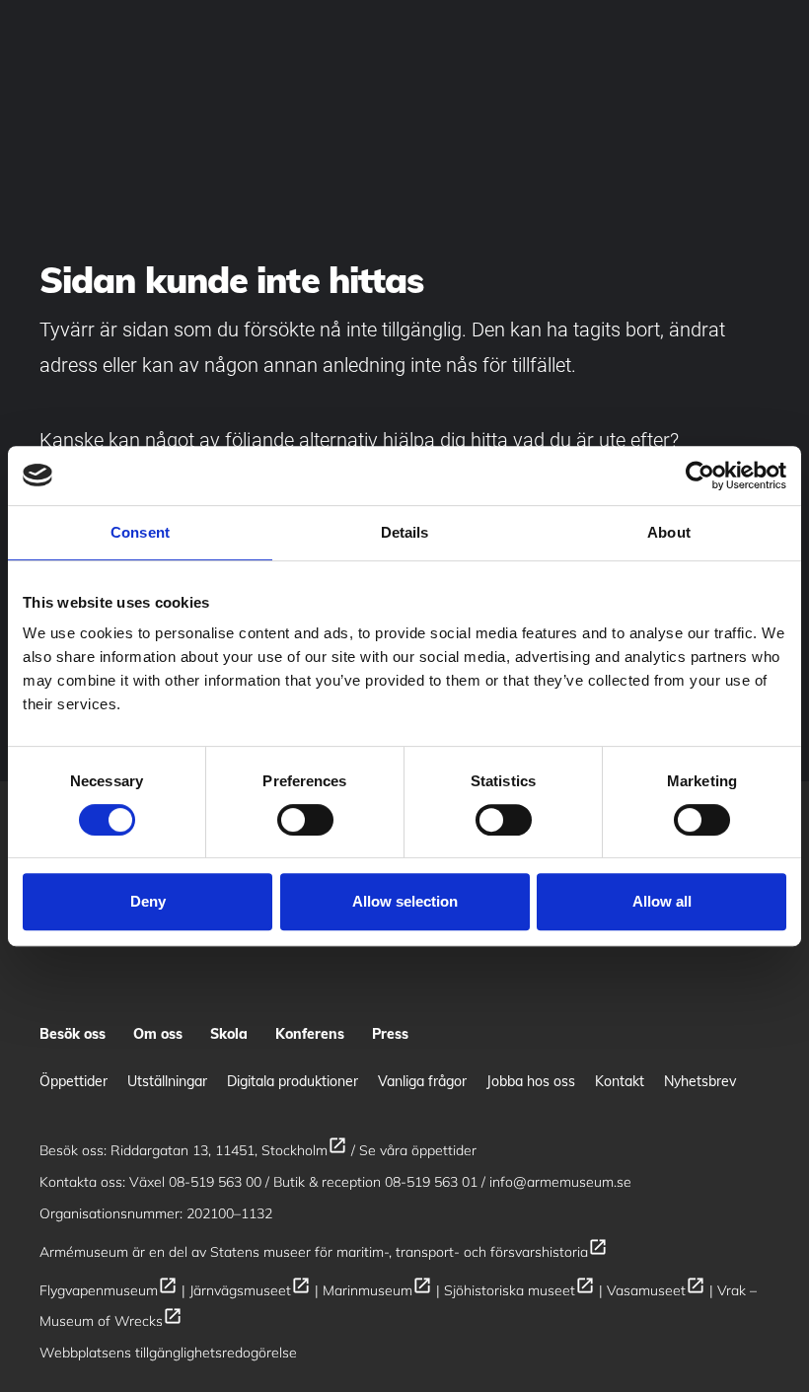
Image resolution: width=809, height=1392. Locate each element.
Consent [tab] (140, 532)
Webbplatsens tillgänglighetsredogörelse (168, 1352)
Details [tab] (405, 532)
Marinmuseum (377, 1290)
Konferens (309, 1034)
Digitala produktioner (292, 1081)
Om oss (158, 1034)
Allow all (662, 901)
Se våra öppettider (418, 1150)
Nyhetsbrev (700, 1081)
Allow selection (405, 901)
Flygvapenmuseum (108, 1290)
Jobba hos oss (530, 1081)
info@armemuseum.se (560, 1182)
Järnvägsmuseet (250, 1290)
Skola (229, 1034)
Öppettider (73, 1081)
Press (390, 1034)
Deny (148, 901)
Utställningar (167, 1081)
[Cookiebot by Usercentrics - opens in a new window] (700, 475)
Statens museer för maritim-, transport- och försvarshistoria (409, 1252)
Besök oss (72, 1034)
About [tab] (669, 532)
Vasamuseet (656, 1290)
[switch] (305, 820)
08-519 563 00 (215, 1182)
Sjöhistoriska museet (519, 1290)
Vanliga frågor (422, 1081)
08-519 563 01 (431, 1182)
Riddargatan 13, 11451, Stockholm (228, 1150)
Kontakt (619, 1081)
